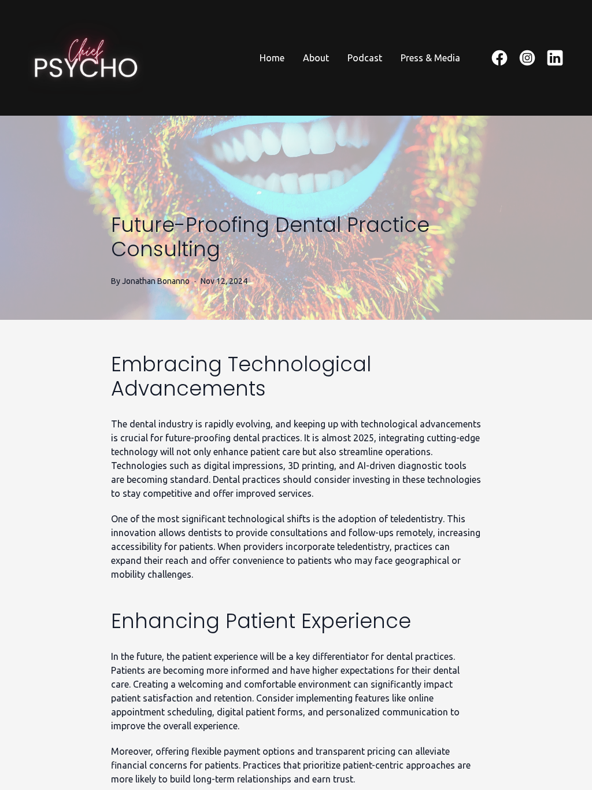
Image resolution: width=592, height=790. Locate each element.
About (316, 58)
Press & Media (430, 58)
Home (272, 58)
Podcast (364, 58)
